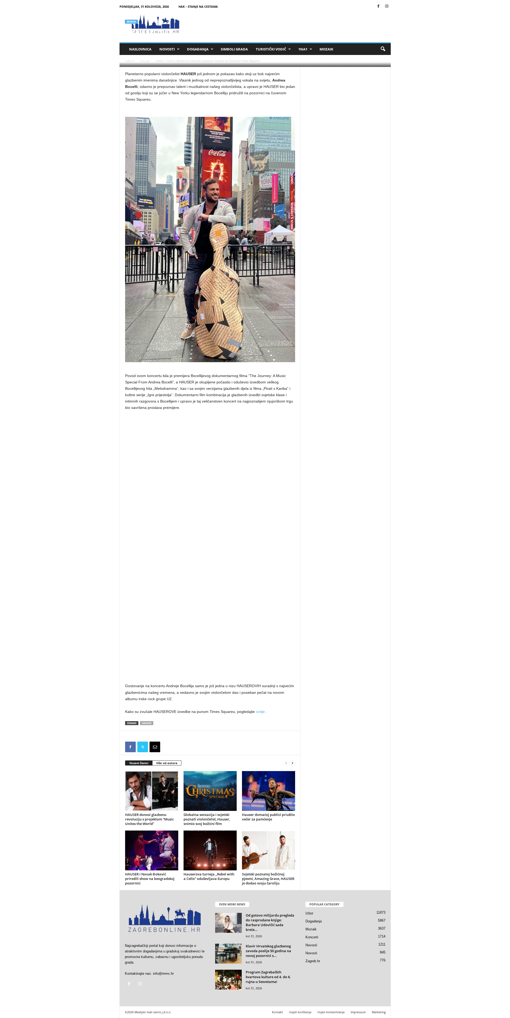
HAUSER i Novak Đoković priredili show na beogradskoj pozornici (150, 879)
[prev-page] (286, 763)
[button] (383, 49)
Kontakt (277, 1012)
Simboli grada (234, 49)
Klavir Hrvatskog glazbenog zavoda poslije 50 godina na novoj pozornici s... (268, 951)
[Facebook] (378, 6)
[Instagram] (387, 6)
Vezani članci (138, 763)
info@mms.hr (163, 974)
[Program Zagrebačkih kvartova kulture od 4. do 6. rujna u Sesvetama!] (228, 980)
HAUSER (146, 723)
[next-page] (292, 763)
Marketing (379, 1012)
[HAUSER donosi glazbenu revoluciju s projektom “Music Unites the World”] (151, 791)
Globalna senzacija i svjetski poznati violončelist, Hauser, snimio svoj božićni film (207, 819)
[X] (142, 747)
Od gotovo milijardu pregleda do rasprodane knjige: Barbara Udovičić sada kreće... (270, 922)
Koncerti (311, 937)
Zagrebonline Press (143, 60)
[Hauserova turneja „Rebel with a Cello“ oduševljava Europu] (210, 850)
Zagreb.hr (312, 961)
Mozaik (326, 49)
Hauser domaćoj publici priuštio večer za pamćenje (268, 817)
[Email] (155, 747)
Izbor (309, 913)
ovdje (260, 711)
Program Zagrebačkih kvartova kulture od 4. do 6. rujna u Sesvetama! (268, 977)
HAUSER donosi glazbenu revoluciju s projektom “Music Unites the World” (149, 819)
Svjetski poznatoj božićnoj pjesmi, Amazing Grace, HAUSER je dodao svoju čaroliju (268, 879)
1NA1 (302, 49)
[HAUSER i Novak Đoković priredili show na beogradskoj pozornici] (151, 850)
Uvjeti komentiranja (331, 1012)
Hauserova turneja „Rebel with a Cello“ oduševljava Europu (209, 876)
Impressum (358, 1012)
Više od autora (166, 763)
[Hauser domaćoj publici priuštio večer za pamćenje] (268, 791)
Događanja (198, 49)
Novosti (167, 49)
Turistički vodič (271, 49)
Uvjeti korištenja (300, 1012)
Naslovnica (140, 49)
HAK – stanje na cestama (198, 6)
